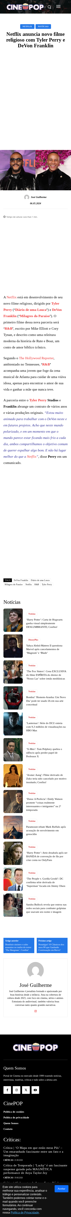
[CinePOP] (25, 7)
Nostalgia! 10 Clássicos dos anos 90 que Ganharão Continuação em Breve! (51, 947)
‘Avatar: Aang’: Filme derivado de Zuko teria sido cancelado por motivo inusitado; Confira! (46, 779)
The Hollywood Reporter (36, 358)
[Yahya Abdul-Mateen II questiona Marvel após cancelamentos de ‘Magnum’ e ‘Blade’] (13, 646)
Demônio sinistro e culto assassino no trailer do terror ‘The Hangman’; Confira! (18, 947)
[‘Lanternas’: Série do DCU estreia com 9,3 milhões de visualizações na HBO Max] (13, 723)
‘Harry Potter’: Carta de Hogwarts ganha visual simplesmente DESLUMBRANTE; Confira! (44, 623)
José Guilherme (39, 197)
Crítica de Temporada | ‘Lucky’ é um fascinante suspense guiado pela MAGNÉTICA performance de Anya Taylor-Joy (35, 1169)
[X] (26, 1090)
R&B (8, 328)
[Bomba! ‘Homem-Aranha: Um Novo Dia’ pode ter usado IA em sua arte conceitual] (13, 698)
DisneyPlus (33, 640)
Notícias (43, 26)
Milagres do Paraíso (35, 316)
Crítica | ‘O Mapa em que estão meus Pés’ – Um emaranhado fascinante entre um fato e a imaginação (33, 1151)
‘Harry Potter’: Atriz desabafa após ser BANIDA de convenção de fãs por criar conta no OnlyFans (46, 856)
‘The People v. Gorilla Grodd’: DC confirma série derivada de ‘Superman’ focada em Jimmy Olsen (45, 882)
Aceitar (61, 1188)
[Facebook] (7, 1090)
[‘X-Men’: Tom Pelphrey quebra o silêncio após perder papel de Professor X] (13, 749)
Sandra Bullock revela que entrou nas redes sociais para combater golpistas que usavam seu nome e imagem (46, 908)
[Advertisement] (35, 89)
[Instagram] (35, 1010)
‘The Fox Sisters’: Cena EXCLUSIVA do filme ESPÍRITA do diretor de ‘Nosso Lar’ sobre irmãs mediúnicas (46, 675)
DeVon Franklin (21, 580)
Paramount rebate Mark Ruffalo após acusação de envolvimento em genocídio (46, 830)
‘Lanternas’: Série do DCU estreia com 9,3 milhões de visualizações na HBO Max (46, 727)
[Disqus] (35, 529)
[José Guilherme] (27, 197)
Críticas (8, 1160)
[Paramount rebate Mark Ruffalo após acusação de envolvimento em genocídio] (13, 827)
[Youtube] (35, 1090)
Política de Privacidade (25, 1212)
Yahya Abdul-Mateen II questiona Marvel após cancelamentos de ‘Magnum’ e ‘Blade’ (44, 649)
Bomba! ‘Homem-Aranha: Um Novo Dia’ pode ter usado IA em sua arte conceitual (46, 701)
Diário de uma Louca (30, 310)
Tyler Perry (38, 400)
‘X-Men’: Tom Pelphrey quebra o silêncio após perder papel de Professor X (44, 753)
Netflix (27, 26)
